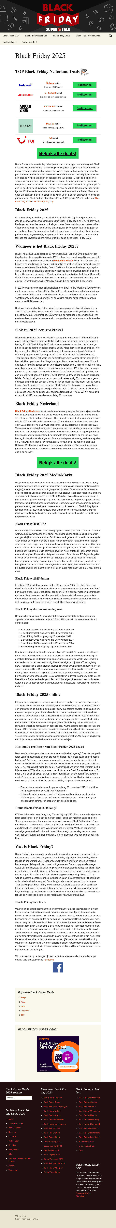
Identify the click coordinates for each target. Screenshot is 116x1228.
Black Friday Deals (61, 35)
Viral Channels (15, 1128)
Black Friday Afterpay (53, 1168)
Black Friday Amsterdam (89, 1098)
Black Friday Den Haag (89, 1119)
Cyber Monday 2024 (53, 1146)
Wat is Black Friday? (53, 1098)
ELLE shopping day (43, 201)
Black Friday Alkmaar (88, 1102)
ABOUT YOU (50, 106)
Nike (23, 1002)
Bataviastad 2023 (86, 1141)
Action (11, 1166)
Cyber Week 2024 (52, 1172)
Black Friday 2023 (52, 1137)
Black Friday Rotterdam (89, 1133)
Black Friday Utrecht (88, 1115)
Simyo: (24, 997)
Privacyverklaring (83, 1193)
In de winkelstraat (86, 1146)
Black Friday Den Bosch (89, 1137)
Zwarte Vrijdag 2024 (53, 1141)
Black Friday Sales (52, 1128)
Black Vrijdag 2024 (52, 1155)
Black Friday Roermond (89, 1124)
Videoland (12, 1170)
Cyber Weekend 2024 (53, 1159)
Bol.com (50, 83)
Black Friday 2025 (11, 35)
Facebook (49, 960)
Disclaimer (80, 1196)
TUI (50, 138)
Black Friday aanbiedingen (55, 1106)
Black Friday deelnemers (55, 1124)
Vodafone (25, 1011)
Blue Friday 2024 (51, 1150)
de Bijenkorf (13, 1141)
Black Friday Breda (87, 1106)
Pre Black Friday (15, 1123)
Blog (81, 1150)
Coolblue (12, 1136)
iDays (10, 1119)
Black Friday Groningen (89, 1111)
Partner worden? (29, 42)
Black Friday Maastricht (89, 1128)
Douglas (50, 124)
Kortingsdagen (9, 42)
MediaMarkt (50, 93)
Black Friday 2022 (52, 1133)
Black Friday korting (52, 1115)
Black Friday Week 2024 (54, 1163)
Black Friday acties (52, 1111)
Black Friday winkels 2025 (88, 35)
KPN (23, 1006)
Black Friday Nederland (36, 35)
